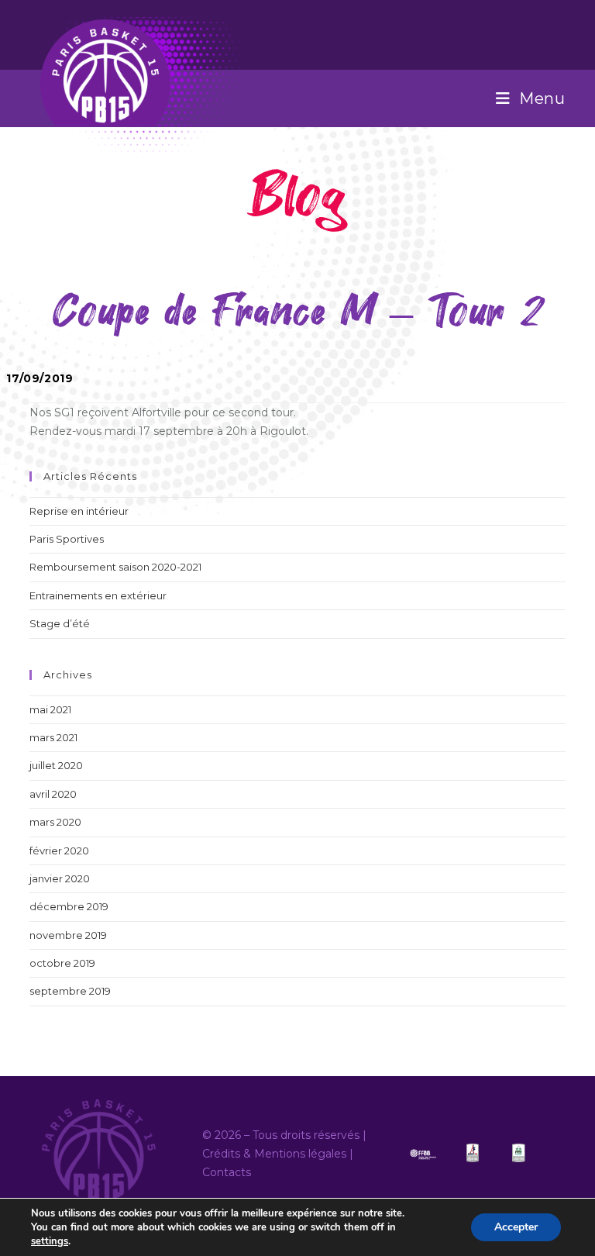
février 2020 (59, 850)
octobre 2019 (62, 963)
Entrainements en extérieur (98, 595)
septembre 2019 (70, 991)
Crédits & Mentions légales (274, 1154)
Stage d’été (59, 623)
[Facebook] (556, 33)
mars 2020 (55, 822)
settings (49, 1241)
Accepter (516, 1227)
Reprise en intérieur (79, 511)
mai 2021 (50, 709)
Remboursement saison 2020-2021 (115, 567)
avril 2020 (53, 794)
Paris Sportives (66, 539)
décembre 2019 (68, 906)
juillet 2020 (56, 765)
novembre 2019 (68, 935)
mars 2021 (53, 737)
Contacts (226, 1172)
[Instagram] (563, 33)
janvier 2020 (59, 878)
